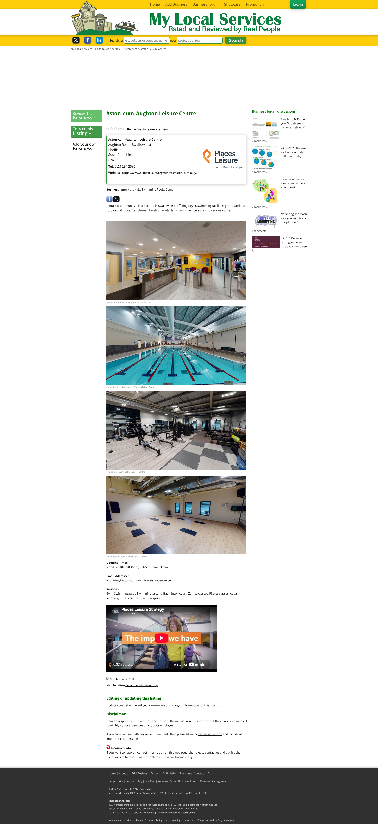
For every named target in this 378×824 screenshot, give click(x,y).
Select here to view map (141, 685)
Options (156, 773)
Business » (84, 115)
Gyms (169, 189)
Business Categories (213, 781)
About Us (124, 773)
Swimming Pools (153, 189)
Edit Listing (170, 773)
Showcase (185, 773)
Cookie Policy (134, 781)
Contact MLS (202, 773)
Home (112, 773)
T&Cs (120, 781)
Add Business (140, 773)
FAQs (112, 781)
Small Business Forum (184, 781)
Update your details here (123, 705)
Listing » (83, 131)
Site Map (150, 781)
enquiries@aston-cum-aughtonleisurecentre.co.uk (140, 580)
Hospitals (133, 189)
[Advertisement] (189, 80)
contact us (212, 752)
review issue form (210, 734)
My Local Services (144, 789)
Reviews (163, 781)
